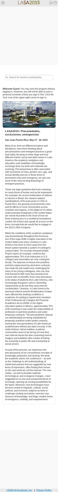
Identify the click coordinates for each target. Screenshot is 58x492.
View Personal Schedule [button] (51, 3)
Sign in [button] (55, 3)
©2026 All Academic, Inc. (19, 490)
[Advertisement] (29, 35)
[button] (3, 3)
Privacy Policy (44, 490)
